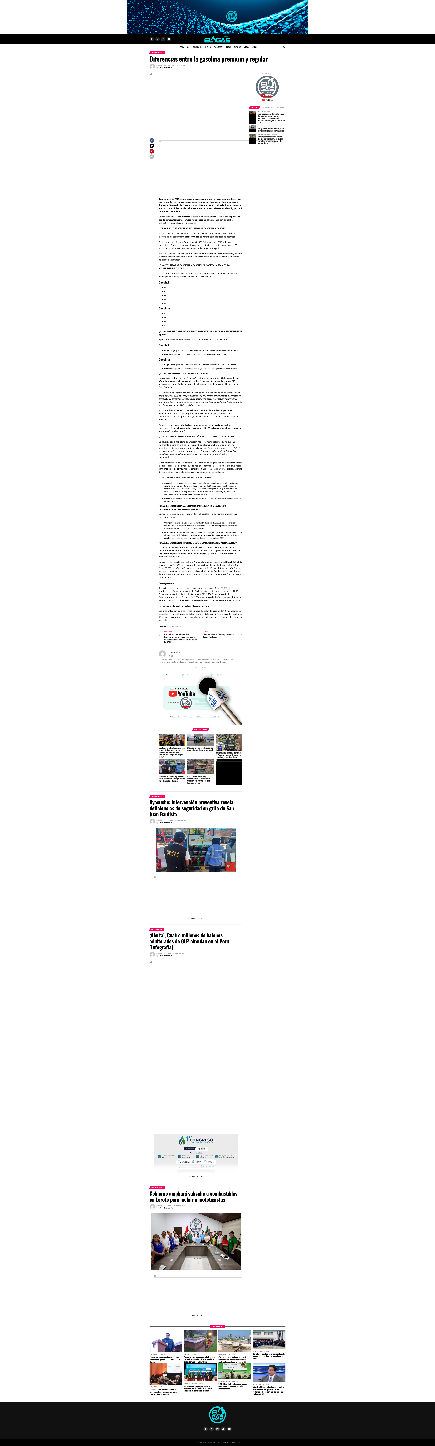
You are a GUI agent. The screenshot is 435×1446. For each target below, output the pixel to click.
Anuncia (254, 47)
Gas (188, 47)
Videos (246, 47)
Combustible (197, 47)
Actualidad (177, 626)
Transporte (218, 47)
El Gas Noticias (164, 68)
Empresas (237, 47)
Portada (181, 47)
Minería (228, 47)
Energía (208, 47)
